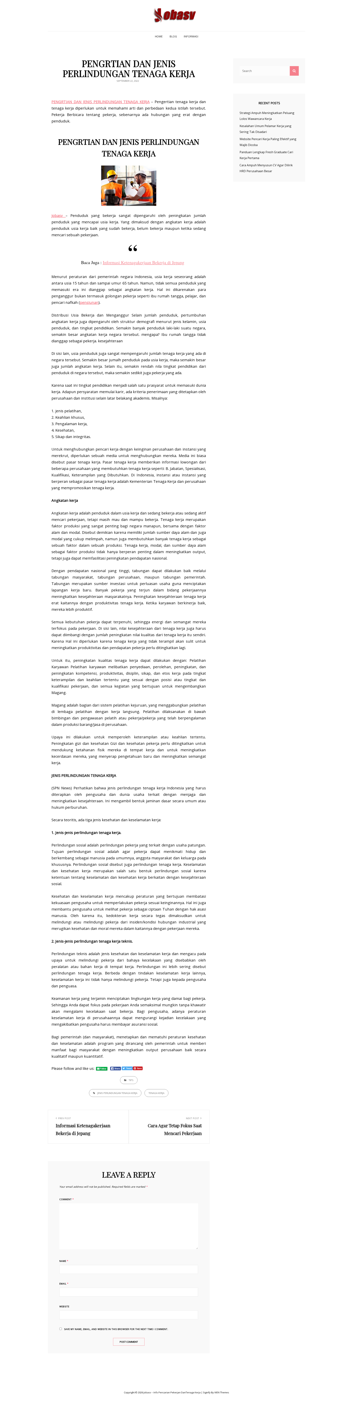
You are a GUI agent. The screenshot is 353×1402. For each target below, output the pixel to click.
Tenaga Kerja (156, 1093)
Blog (173, 36)
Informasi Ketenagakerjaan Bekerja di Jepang (143, 262)
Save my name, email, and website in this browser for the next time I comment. (116, 1329)
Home (159, 36)
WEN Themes (221, 1392)
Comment (66, 1199)
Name (63, 1261)
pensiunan (89, 302)
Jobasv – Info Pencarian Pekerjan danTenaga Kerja (172, 1392)
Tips (131, 1080)
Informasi (191, 36)
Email (64, 1283)
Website (64, 1306)
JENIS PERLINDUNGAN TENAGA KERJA (117, 1093)
